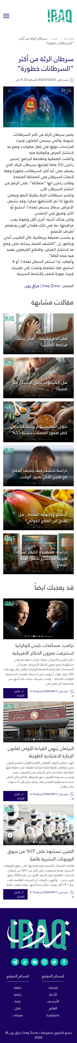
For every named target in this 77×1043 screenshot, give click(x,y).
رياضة (17, 994)
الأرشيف (53, 1001)
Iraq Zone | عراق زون (42, 286)
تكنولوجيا (52, 1015)
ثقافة (17, 987)
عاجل (18, 1008)
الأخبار (53, 994)
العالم (53, 1008)
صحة (55, 38)
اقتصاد (53, 987)
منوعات (18, 1015)
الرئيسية (69, 38)
